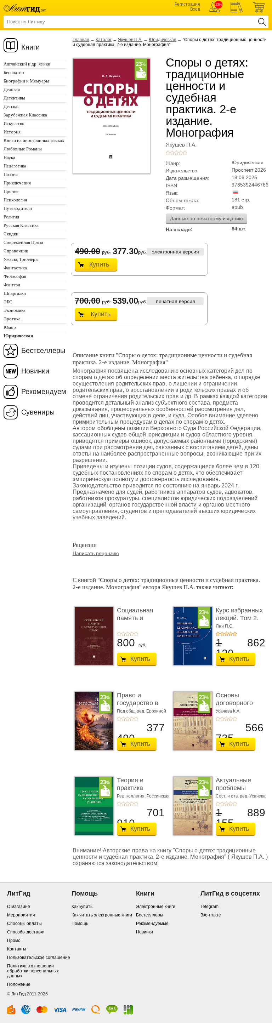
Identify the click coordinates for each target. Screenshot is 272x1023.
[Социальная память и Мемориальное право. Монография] (92, 636)
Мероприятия (21, 915)
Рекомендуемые (152, 923)
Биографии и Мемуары (26, 81)
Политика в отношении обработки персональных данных (33, 971)
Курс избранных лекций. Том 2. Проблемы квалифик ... (239, 622)
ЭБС (8, 301)
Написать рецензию (96, 553)
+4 (180, 152)
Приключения (17, 182)
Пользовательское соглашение (38, 957)
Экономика (15, 310)
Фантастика (15, 267)
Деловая (12, 89)
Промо (14, 940)
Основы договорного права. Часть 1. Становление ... (239, 707)
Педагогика (15, 165)
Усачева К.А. (228, 711)
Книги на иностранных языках (34, 140)
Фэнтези (12, 284)
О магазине (18, 906)
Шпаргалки (15, 293)
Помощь (80, 923)
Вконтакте (210, 915)
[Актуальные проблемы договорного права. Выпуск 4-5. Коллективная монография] (191, 806)
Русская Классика (21, 225)
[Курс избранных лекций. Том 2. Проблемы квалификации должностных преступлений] (191, 636)
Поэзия (11, 174)
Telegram (209, 906)
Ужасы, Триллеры (21, 259)
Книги (30, 47)
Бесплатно (14, 72)
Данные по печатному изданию (206, 218)
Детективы (14, 98)
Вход (195, 9)
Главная (81, 39)
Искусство (14, 123)
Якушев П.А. (130, 39)
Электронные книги (155, 906)
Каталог (104, 39)
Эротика (12, 318)
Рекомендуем (43, 391)
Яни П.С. (224, 626)
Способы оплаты (24, 923)
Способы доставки (26, 932)
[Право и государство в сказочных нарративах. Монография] (92, 721)
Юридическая (162, 39)
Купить (99, 264)
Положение (18, 984)
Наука (9, 157)
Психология (15, 199)
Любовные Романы (23, 149)
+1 (168, 152)
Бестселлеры (43, 350)
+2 (172, 152)
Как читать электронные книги (102, 915)
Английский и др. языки (27, 64)
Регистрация (187, 4)
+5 (185, 152)
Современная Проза (23, 242)
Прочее (11, 191)
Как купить (82, 906)
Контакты (16, 949)
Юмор (10, 327)
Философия (15, 276)
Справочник (16, 250)
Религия (11, 216)
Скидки (11, 233)
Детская (11, 106)
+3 (176, 152)
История (12, 132)
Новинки (35, 371)
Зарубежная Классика (25, 115)
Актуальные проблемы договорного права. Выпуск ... (241, 792)
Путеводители (18, 208)
